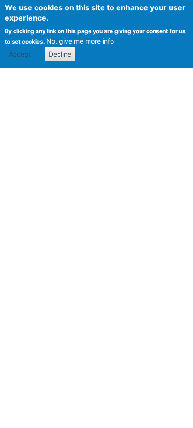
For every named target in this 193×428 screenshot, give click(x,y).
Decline (60, 54)
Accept (20, 54)
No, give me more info (80, 41)
